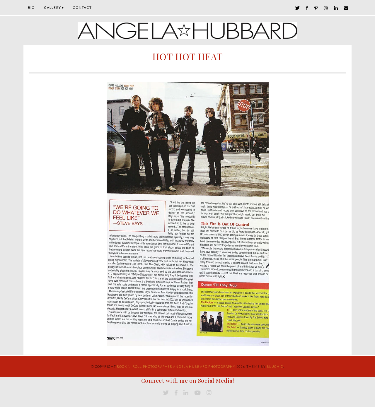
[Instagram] (326, 8)
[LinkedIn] (336, 8)
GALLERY (52, 7)
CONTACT (82, 7)
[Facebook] (307, 8)
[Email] (346, 8)
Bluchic (275, 366)
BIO (31, 7)
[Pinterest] (316, 8)
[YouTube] (197, 393)
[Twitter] (297, 8)
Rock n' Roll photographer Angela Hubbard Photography (176, 366)
